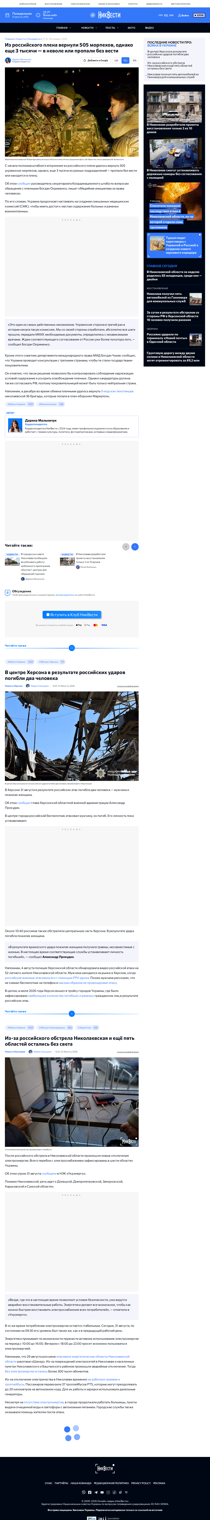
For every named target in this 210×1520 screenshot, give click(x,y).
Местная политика (180, 4)
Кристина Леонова (43, 1463)
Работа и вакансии (80, 4)
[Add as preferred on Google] (92, 15)
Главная (9, 38)
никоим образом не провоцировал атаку (88, 982)
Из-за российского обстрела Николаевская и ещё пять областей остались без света (169, 65)
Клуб (200, 15)
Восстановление (53, 4)
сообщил (24, 183)
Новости (21, 38)
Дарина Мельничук (21, 59)
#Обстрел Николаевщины (52, 1027)
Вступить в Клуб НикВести (73, 614)
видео (149, 27)
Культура (133, 4)
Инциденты (34, 38)
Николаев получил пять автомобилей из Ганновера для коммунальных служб (173, 75)
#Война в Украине (16, 404)
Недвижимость (154, 4)
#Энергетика (84, 1027)
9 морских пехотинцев (117, 391)
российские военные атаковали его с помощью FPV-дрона (47, 978)
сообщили (49, 1173)
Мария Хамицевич (40, 686)
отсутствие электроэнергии (43, 1402)
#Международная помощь (76, 1439)
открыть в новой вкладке (128, 686)
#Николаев (44, 1439)
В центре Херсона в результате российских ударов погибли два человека (168, 54)
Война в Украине (28, 4)
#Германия (108, 1439)
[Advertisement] (72, 270)
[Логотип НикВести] (109, 15)
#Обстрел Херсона (48, 661)
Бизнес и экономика (109, 4)
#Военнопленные (47, 404)
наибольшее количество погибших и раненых (61, 995)
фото (131, 27)
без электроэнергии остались (26, 1371)
